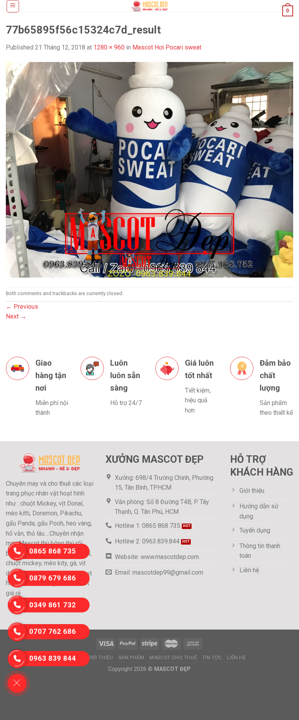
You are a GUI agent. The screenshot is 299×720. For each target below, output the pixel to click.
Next (16, 316)
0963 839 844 (52, 658)
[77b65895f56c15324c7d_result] (149, 169)
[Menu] (13, 6)
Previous (22, 306)
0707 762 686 (52, 631)
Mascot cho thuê (173, 657)
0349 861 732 (52, 605)
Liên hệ (236, 657)
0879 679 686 (52, 578)
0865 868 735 (52, 551)
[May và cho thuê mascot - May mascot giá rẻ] (149, 6)
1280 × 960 (109, 47)
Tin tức (212, 657)
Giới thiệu (100, 657)
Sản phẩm (131, 657)
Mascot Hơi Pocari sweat (166, 47)
